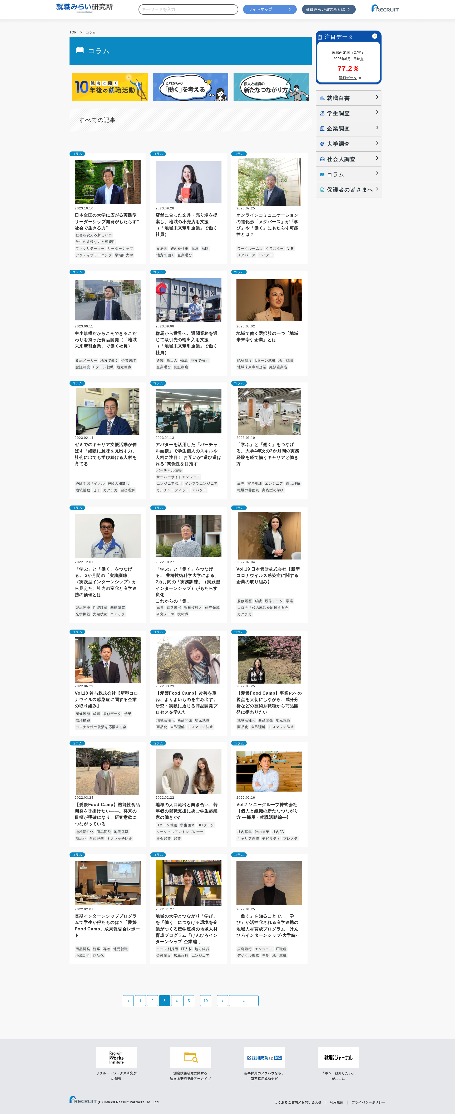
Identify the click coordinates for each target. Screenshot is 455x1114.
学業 (289, 601)
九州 (195, 249)
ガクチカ (110, 490)
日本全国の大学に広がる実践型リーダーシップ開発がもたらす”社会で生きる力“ (107, 221)
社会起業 (163, 839)
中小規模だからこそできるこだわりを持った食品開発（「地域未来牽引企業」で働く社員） (106, 339)
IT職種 (281, 949)
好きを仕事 (179, 249)
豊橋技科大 (193, 608)
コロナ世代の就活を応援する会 (262, 608)
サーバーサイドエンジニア (178, 477)
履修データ (274, 601)
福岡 (205, 249)
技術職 (183, 614)
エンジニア (274, 483)
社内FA (278, 832)
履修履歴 (244, 601)
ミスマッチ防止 (200, 727)
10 (206, 1001)
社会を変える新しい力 (94, 235)
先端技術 (100, 614)
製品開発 (83, 608)
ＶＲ (290, 249)
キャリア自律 (248, 839)
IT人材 (186, 949)
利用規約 (336, 1102)
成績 (258, 601)
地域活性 (83, 956)
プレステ (290, 839)
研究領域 (212, 608)
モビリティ (271, 839)
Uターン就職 (103, 367)
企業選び (184, 255)
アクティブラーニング (94, 255)
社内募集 (244, 832)
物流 (184, 360)
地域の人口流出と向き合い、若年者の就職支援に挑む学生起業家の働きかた (187, 810)
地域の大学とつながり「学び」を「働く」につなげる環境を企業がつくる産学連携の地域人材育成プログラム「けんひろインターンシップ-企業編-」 (187, 929)
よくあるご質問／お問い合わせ (298, 1102)
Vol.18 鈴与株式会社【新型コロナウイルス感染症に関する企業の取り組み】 (106, 699)
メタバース (246, 255)
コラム (77, 154)
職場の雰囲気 (248, 490)
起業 (177, 839)
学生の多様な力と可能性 (96, 242)
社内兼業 (262, 832)
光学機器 (83, 614)
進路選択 (174, 608)
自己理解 (128, 490)
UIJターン (205, 825)
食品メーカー (86, 360)
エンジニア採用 (169, 483)
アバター (265, 255)
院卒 (96, 949)
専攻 (107, 949)
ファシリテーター (90, 249)
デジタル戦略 (248, 956)
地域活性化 (165, 720)
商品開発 (184, 720)
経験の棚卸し (119, 483)
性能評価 (100, 608)
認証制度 (83, 367)
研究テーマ (165, 614)
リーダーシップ (120, 249)
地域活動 (83, 490)
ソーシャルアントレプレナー (180, 832)
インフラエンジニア (201, 483)
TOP (73, 32)
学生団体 (187, 825)
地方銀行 (202, 949)
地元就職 (124, 367)
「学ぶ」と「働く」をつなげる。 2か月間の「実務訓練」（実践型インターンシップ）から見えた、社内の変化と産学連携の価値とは (106, 582)
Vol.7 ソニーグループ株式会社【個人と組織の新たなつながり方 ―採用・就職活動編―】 (267, 810)
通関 (160, 360)
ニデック (117, 614)
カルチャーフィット (172, 490)
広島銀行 (181, 956)
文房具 (161, 249)
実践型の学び (273, 490)
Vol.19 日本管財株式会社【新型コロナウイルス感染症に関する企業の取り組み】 (268, 575)
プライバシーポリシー (368, 1102)
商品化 (161, 727)
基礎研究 (117, 608)
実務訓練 (255, 483)
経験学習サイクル (90, 483)
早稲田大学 (124, 255)
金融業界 (163, 956)
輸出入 (172, 360)
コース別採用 (167, 949)
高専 (241, 483)
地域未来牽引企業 (251, 367)
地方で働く (165, 255)
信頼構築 (83, 720)
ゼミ (96, 490)
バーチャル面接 (169, 470)
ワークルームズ (250, 249)
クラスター (275, 249)
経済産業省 (278, 367)
